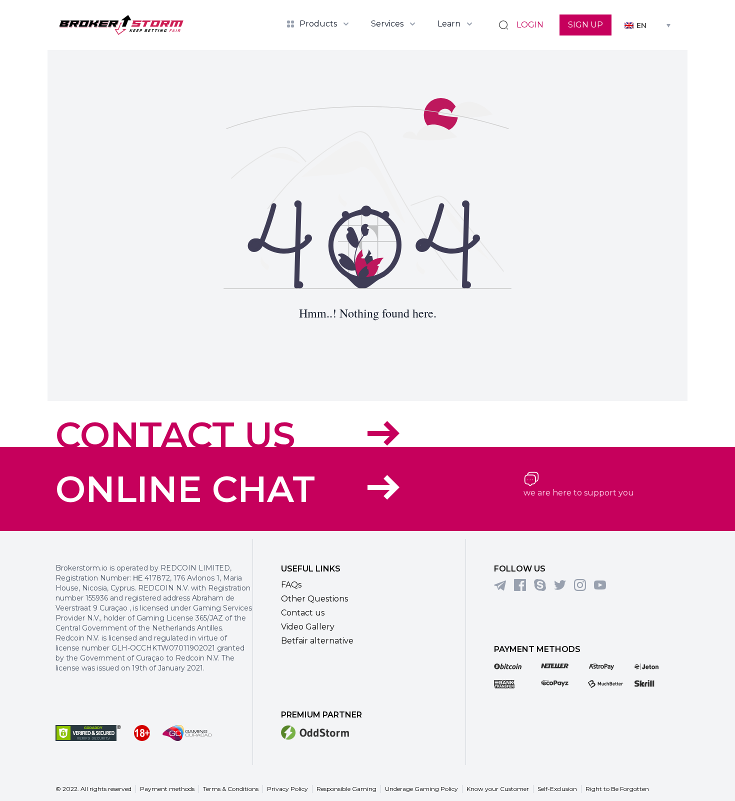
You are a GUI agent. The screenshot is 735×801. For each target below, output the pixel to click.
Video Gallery (307, 627)
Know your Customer (497, 788)
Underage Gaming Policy (421, 788)
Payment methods (167, 788)
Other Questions (314, 599)
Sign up (585, 25)
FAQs (291, 585)
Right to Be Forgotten (617, 788)
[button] (648, 25)
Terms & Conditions (230, 788)
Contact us (176, 435)
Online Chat (185, 489)
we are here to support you (579, 493)
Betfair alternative (317, 641)
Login (530, 25)
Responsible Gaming (346, 788)
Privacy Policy (287, 788)
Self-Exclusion (557, 788)
